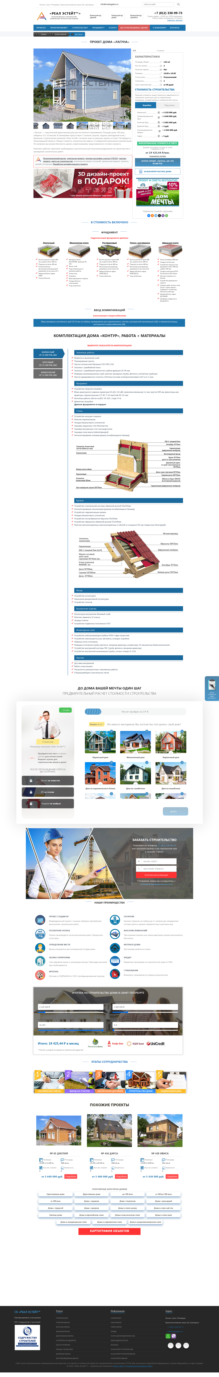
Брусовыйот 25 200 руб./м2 (48, 363)
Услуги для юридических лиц (123, 1336)
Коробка (147, 105)
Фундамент (97, 27)
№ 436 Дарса (109, 1153)
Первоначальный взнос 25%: (126, 1001)
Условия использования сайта (138, 1366)
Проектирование (58, 27)
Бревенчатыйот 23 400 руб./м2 (48, 373)
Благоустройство (63, 1345)
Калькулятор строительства (122, 1349)
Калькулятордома (117, 16)
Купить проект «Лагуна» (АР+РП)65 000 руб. (157, 162)
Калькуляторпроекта (136, 16)
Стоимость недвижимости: (51, 1001)
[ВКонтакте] (148, 215)
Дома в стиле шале (163, 1215)
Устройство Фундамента (66, 1340)
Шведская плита (170, 242)
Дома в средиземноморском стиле (145, 1222)
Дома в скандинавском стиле (73, 1222)
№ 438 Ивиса (160, 1153)
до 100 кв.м (127, 1194)
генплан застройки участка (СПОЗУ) (101, 158)
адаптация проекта (76, 158)
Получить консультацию (156, 875)
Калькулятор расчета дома (157, 171)
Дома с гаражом (91, 1201)
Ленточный (48, 242)
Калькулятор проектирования (123, 1354)
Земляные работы (63, 1331)
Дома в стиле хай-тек (163, 1208)
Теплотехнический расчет (54, 158)
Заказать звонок (174, 20)
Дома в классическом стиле (127, 1215)
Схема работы (116, 1327)
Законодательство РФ (119, 1340)
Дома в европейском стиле (91, 1215)
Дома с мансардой (163, 1201)
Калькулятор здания (119, 1358)
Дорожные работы (63, 1354)
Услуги (112, 27)
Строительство (79, 27)
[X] (159, 215)
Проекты (40, 27)
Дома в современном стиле (109, 1222)
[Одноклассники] (152, 215)
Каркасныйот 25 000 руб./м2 (48, 353)
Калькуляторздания (95, 16)
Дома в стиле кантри (127, 1208)
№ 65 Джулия (59, 1153)
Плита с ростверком (140, 242)
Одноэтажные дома (55, 1194)
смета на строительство (62, 161)
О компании (159, 27)
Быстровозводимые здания (134, 27)
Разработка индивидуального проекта (70, 164)
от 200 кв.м (55, 1201)
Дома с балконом (127, 1201)
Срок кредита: (45, 1019)
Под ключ (170, 105)
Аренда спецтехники (64, 1349)
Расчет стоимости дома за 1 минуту (212, 695)
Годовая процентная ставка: (126, 1019)
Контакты (174, 27)
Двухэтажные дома (91, 1194)
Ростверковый (109, 242)
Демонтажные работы (64, 1336)
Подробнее (71, 1176)
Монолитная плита (79, 242)
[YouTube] (171, 1345)
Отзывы (113, 1331)
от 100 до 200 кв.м (163, 1194)
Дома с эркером (91, 1208)
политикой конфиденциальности (156, 884)
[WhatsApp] (166, 215)
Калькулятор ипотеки (158, 156)
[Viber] (163, 215)
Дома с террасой (55, 1208)
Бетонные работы (63, 1327)
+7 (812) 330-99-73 (168, 13)
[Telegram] (155, 215)
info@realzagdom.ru (109, 4)
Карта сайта (118, 1366)
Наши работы (116, 1322)
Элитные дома (55, 1215)
